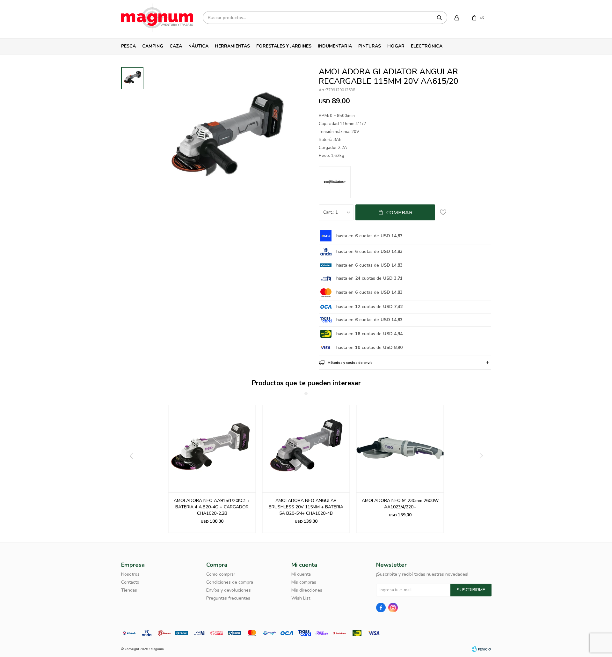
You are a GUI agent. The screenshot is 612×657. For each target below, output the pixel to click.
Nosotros (130, 574)
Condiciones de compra (229, 582)
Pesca (128, 46)
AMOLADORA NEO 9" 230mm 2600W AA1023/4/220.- (400, 504)
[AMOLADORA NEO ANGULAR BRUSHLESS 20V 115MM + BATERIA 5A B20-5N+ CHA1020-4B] (306, 448)
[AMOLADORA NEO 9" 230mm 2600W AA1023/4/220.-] (400, 448)
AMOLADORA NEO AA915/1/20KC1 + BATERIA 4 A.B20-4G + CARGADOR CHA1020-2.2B (212, 507)
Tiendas (129, 590)
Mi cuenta (301, 574)
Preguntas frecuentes (228, 598)
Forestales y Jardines (283, 46)
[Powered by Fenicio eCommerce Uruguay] (481, 649)
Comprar (399, 212)
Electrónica (426, 46)
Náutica (198, 46)
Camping (152, 46)
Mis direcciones (306, 590)
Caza (176, 46)
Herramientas (232, 46)
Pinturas (369, 46)
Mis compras (303, 582)
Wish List (300, 598)
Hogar (395, 46)
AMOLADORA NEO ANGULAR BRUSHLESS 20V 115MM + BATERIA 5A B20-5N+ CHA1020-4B (306, 507)
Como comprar (220, 574)
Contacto (130, 582)
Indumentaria (335, 46)
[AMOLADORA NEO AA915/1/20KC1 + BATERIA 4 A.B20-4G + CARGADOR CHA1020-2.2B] (212, 448)
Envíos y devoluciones (228, 590)
